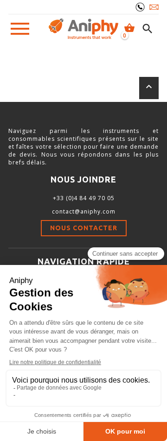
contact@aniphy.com (84, 211)
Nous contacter (83, 228)
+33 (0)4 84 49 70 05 (84, 198)
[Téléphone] (140, 7)
